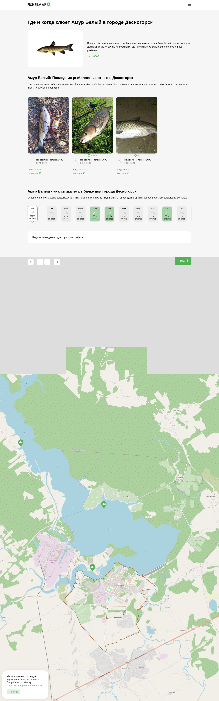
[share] (30, 262)
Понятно (13, 692)
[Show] (21, 443)
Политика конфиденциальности (24, 685)
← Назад (93, 56)
